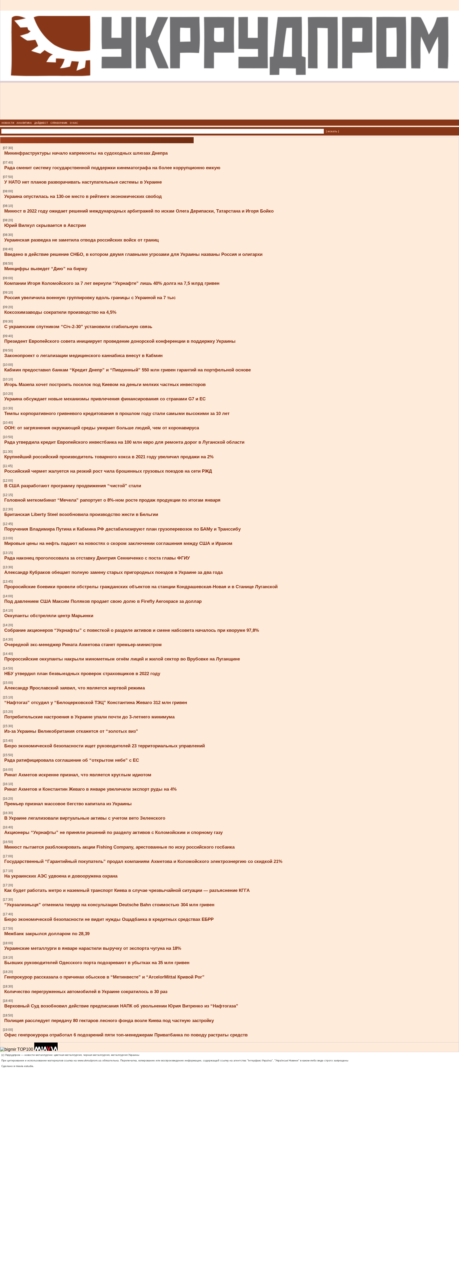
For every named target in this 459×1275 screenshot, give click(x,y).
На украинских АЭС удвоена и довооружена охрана (60, 876)
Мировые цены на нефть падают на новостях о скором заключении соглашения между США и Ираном (118, 543)
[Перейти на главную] (229, 118)
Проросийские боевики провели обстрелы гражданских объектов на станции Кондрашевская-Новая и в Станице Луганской (141, 586)
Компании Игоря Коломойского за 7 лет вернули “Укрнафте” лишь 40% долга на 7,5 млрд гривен (111, 283)
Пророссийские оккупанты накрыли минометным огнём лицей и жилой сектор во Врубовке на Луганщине (122, 659)
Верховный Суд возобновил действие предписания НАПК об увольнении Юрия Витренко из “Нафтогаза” (121, 1006)
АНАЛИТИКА (24, 123)
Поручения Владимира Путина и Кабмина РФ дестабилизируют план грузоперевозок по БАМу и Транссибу (122, 529)
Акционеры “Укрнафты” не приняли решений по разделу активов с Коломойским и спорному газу (113, 832)
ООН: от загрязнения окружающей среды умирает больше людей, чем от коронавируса (101, 427)
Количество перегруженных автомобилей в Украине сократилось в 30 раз (85, 991)
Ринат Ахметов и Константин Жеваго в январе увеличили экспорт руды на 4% (90, 789)
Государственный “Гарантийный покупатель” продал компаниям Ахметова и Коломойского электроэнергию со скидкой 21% (143, 861)
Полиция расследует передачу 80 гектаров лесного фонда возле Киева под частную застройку (109, 1020)
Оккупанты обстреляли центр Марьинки (48, 615)
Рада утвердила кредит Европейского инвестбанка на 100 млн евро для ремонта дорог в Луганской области (124, 442)
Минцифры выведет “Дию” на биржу (45, 268)
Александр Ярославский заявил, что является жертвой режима (74, 688)
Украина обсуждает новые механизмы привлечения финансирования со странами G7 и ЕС (105, 398)
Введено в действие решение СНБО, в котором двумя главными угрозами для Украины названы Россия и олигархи (133, 254)
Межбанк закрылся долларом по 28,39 (47, 933)
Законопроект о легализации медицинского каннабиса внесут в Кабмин (83, 355)
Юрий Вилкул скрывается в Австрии (45, 225)
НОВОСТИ (8, 123)
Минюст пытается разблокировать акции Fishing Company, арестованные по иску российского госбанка (119, 847)
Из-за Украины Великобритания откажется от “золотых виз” (71, 731)
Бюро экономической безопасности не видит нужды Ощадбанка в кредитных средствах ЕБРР (109, 919)
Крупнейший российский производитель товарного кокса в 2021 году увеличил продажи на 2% (109, 456)
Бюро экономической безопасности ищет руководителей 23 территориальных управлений (104, 745)
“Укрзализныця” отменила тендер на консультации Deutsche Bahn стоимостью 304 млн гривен (109, 904)
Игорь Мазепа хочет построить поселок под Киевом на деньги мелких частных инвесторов (105, 384)
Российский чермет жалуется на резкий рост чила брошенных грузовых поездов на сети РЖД (108, 471)
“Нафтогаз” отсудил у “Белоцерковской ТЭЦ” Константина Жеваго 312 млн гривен (95, 702)
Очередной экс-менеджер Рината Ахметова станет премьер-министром (83, 644)
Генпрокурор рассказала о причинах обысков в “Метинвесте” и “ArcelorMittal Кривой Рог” (104, 977)
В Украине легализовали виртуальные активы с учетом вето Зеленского (84, 818)
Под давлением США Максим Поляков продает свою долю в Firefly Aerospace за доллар (103, 601)
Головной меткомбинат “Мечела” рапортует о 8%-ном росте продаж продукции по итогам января (112, 500)
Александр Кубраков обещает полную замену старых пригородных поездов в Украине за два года (113, 572)
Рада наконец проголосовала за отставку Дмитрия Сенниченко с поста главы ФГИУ (97, 558)
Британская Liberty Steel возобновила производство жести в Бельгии (81, 514)
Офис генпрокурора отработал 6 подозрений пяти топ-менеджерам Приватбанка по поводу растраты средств (126, 1034)
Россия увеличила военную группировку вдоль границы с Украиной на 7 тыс (90, 297)
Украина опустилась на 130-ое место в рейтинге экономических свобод (83, 196)
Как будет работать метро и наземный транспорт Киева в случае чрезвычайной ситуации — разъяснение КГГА (127, 890)
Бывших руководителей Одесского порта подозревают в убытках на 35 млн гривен (96, 962)
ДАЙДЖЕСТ (41, 123)
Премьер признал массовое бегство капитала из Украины (68, 803)
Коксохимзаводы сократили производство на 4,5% (60, 312)
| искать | (332, 131)
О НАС (74, 123)
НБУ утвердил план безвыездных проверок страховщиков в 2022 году (82, 673)
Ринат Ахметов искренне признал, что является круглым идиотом (77, 774)
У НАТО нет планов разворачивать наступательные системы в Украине (83, 182)
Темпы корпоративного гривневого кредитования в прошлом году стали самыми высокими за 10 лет (117, 413)
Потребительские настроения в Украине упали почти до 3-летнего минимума (89, 716)
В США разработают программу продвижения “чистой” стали (72, 485)
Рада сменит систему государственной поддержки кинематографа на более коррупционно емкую (112, 167)
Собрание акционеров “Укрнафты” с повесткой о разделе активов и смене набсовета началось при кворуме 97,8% (131, 630)
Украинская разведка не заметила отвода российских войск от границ (81, 240)
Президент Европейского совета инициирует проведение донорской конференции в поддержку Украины (120, 341)
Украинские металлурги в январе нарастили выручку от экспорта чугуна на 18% (92, 948)
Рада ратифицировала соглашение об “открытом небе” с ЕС (71, 760)
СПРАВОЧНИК (58, 123)
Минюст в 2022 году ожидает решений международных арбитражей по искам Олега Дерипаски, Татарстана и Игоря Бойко (139, 211)
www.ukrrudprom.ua (89, 1060)
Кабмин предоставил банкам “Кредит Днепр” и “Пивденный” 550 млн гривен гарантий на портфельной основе (127, 369)
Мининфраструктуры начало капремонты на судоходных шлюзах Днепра (86, 153)
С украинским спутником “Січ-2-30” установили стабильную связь (78, 326)
